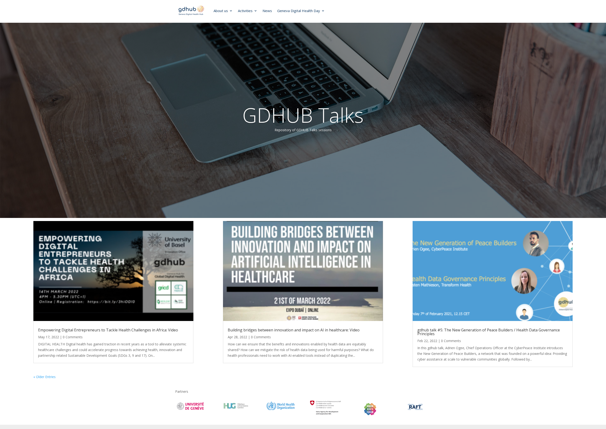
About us (221, 10)
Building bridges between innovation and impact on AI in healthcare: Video (294, 330)
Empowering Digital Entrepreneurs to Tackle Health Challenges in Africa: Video (108, 330)
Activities (245, 10)
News (267, 10)
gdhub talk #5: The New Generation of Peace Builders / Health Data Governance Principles (488, 331)
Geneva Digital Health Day (298, 10)
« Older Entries (44, 377)
